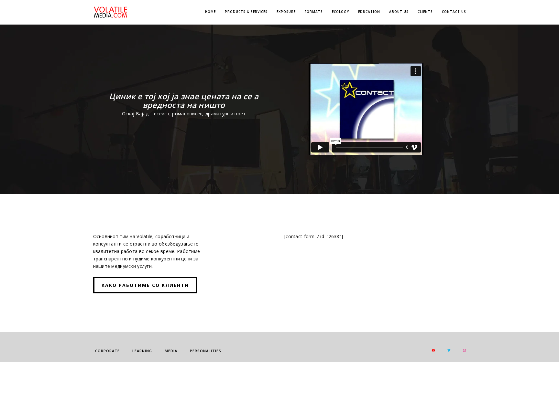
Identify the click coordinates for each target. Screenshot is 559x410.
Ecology (340, 11)
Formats (314, 11)
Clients (425, 11)
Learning (142, 350)
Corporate (107, 350)
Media (171, 350)
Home (210, 11)
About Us (399, 11)
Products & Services (246, 11)
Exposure (286, 11)
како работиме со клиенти (145, 285)
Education (369, 11)
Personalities (205, 350)
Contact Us (454, 11)
